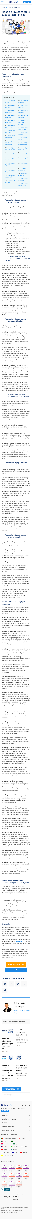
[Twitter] (17, 984)
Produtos (4, 1123)
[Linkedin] (4, 984)
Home (3, 7)
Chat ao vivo (21, 1109)
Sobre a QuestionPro (8, 1126)
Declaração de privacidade (15, 1210)
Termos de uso (4, 1212)
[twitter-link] (22, 1105)
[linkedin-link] (25, 1105)
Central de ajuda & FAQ (9, 1109)
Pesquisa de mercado (14, 7)
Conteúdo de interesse (8, 1130)
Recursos (5, 1115)
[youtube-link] (29, 1105)
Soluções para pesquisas (9, 1119)
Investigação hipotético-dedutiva (10, 165)
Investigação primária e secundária (23, 122)
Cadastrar (27, 2)
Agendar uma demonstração (16, 970)
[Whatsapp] (24, 984)
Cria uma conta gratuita (16, 964)
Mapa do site (4, 1210)
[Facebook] (11, 984)
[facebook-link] (19, 1105)
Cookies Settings (14, 1212)
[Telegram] (4, 990)
